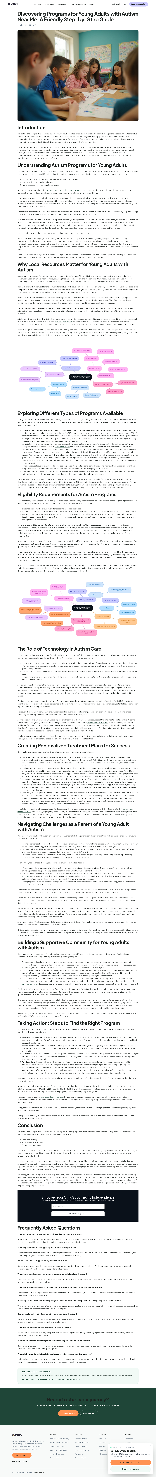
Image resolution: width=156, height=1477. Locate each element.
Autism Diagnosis (57, 1454)
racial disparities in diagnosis (51, 1097)
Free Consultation (138, 4)
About (91, 4)
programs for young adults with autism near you (66, 190)
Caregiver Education (58, 1450)
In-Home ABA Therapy (59, 1442)
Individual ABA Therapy (59, 1439)
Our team (127, 1442)
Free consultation (27, 1379)
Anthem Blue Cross (82, 1442)
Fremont (102, 1446)
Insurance (49, 4)
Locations (62, 4)
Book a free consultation (131, 1462)
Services (37, 4)
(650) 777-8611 (89, 1413)
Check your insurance (44, 1379)
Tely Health (39, 1472)
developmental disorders (97, 723)
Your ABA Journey (78, 4)
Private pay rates (81, 1458)
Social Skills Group (57, 1446)
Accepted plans (81, 1439)
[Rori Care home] (13, 4)
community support (63, 322)
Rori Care (26, 876)
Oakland (102, 1442)
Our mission (128, 1439)
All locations (104, 1454)
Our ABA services (62, 1379)
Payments (79, 1454)
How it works (75, 1379)
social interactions (62, 447)
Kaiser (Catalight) (81, 1446)
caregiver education (30, 984)
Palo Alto (102, 1450)
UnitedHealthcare (82, 1450)
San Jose (102, 1439)
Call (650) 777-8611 (119, 4)
